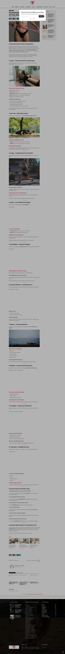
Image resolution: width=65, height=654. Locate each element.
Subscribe (41, 16)
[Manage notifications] (63, 652)
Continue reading (32, 18)
